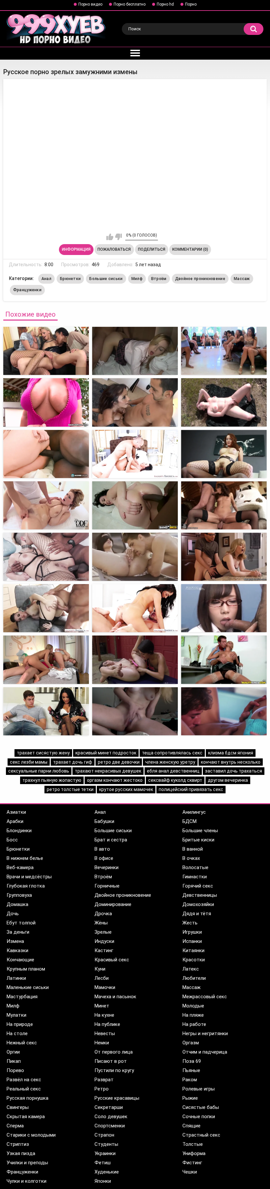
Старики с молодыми (31, 1135)
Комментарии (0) (190, 249)
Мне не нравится (118, 237)
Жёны (101, 923)
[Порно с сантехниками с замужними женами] (46, 505)
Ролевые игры (198, 1089)
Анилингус (194, 812)
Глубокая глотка (26, 886)
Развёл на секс (24, 1080)
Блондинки (19, 831)
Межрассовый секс (204, 997)
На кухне (104, 1015)
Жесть (190, 923)
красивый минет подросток (105, 752)
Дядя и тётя (196, 914)
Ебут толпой (21, 923)
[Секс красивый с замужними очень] (135, 505)
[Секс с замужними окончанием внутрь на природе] (135, 557)
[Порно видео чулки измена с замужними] (46, 557)
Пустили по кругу (114, 1070)
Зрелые (103, 932)
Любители (194, 978)
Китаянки (193, 950)
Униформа (193, 1153)
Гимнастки (194, 877)
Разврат (104, 1080)
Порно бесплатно (130, 4)
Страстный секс (201, 1135)
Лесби (101, 978)
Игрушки (192, 932)
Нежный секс (22, 1043)
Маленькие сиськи (28, 987)
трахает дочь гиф (72, 762)
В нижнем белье (25, 858)
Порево (15, 1070)
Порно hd (165, 4)
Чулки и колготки (26, 1181)
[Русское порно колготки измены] (135, 608)
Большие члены (200, 831)
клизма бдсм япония (230, 752)
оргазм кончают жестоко (115, 780)
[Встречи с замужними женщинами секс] (224, 505)
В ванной (192, 849)
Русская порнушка (27, 1098)
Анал (46, 278)
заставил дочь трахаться (233, 771)
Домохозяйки (198, 904)
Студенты (106, 1144)
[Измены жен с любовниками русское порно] (224, 660)
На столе (17, 1033)
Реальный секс (24, 1089)
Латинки (16, 978)
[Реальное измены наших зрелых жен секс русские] (224, 402)
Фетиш (102, 1163)
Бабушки (104, 821)
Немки (101, 1043)
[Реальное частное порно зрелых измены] (135, 402)
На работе (194, 1024)
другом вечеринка (228, 780)
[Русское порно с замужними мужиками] (224, 351)
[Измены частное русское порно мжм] (46, 660)
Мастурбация (22, 997)
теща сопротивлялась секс (172, 752)
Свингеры (18, 1107)
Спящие (191, 1126)
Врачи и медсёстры (29, 877)
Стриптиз (18, 1144)
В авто (102, 849)
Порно (191, 4)
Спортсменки (109, 1126)
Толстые (192, 1144)
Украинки (105, 1153)
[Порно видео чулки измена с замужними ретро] (46, 608)
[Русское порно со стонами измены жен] (135, 711)
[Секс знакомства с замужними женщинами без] (224, 454)
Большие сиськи (105, 278)
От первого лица (113, 1052)
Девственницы (199, 895)
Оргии (13, 1052)
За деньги (18, 932)
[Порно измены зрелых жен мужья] (46, 402)
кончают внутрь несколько (230, 762)
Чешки (189, 1172)
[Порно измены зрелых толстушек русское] (46, 351)
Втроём (159, 278)
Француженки (27, 290)
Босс (12, 840)
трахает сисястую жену (43, 752)
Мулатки (16, 1015)
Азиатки (16, 812)
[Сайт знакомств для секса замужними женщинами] (224, 557)
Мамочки (104, 987)
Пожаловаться (114, 249)
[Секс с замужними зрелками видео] (135, 454)
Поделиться (151, 249)
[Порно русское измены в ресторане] (135, 660)
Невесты (104, 1033)
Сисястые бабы (200, 1107)
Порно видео (90, 4)
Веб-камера (20, 867)
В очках (191, 858)
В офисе (103, 858)
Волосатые (195, 867)
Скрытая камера (26, 1116)
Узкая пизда (21, 1153)
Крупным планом (26, 969)
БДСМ (189, 821)
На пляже (193, 1015)
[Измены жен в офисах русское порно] (224, 608)
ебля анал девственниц (173, 771)
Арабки (15, 821)
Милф (137, 278)
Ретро (101, 1089)
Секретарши (108, 1107)
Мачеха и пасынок (115, 997)
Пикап (14, 1061)
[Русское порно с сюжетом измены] (224, 711)
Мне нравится (109, 237)
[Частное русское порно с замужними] (135, 351)
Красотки (193, 960)
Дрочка (103, 914)
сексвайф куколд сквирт (175, 780)
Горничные (107, 886)
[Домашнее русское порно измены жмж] (46, 711)
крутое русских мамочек (126, 789)
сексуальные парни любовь (38, 771)
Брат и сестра (110, 840)
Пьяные (191, 1070)
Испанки (192, 941)
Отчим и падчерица (204, 1052)
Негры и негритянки (205, 1033)
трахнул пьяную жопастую (51, 780)
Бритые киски (198, 840)
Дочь (13, 914)
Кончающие (20, 960)
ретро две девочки (119, 762)
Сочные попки (198, 1116)
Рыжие (190, 1098)
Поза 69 (191, 1061)
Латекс (190, 969)
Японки (102, 1181)
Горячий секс (197, 886)
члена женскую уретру (170, 762)
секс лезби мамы (28, 762)
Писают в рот (110, 1061)
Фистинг (192, 1163)
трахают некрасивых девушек (108, 771)
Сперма (15, 1126)
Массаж (242, 278)
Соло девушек (110, 1116)
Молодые (193, 1006)
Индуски (104, 941)
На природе (20, 1024)
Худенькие (106, 1172)
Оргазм (190, 1043)
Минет (101, 1006)
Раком (189, 1080)
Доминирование (112, 904)
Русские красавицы (116, 1098)
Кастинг (103, 950)
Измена (15, 941)
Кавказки (17, 950)
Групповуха (19, 895)
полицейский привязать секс (191, 789)
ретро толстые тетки (70, 789)
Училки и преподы (27, 1163)
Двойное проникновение (200, 278)
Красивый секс (111, 960)
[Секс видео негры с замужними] (46, 454)
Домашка (17, 904)
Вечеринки (106, 867)
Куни (99, 969)
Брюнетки (70, 278)
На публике (107, 1024)
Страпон (104, 1135)
